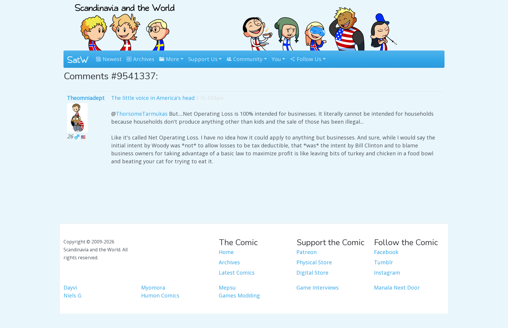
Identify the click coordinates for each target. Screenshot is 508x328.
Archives (143, 59)
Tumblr (383, 262)
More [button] (171, 59)
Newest (111, 59)
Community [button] (247, 59)
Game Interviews (317, 287)
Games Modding (239, 295)
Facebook (386, 251)
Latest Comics (237, 272)
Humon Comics (160, 295)
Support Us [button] (203, 59)
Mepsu (227, 287)
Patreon (306, 251)
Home (226, 251)
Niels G (72, 295)
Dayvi (70, 287)
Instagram (387, 272)
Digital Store (312, 272)
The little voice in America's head (153, 97)
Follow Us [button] (308, 59)
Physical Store (314, 262)
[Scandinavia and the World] (125, 24)
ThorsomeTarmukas (142, 113)
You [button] (276, 59)
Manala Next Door (397, 287)
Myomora (153, 287)
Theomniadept (86, 97)
